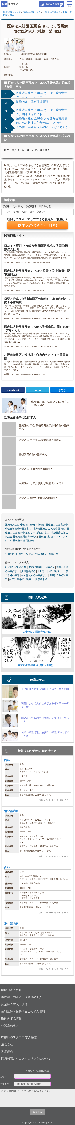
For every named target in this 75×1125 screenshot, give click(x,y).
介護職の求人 (10, 1025)
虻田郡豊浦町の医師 (20, 579)
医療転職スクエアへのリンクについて (26, 1058)
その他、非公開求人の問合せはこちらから (43, 127)
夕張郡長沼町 (28, 571)
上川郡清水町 (40, 579)
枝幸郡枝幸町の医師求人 (34, 575)
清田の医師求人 (39, 554)
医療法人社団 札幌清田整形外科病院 (24, 524)
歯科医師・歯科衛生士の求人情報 (23, 1011)
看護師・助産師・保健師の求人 (21, 997)
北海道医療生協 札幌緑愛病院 (49, 528)
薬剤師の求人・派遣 (14, 1004)
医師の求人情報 (11, 990)
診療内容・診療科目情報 (32, 101)
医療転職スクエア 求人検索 (19, 1037)
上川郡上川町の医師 (49, 571)
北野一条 (24, 554)
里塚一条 (53, 554)
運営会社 (7, 1044)
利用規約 (7, 1051)
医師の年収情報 (11, 1018)
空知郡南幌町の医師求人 (41, 567)
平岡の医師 (11, 554)
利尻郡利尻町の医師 (16, 567)
